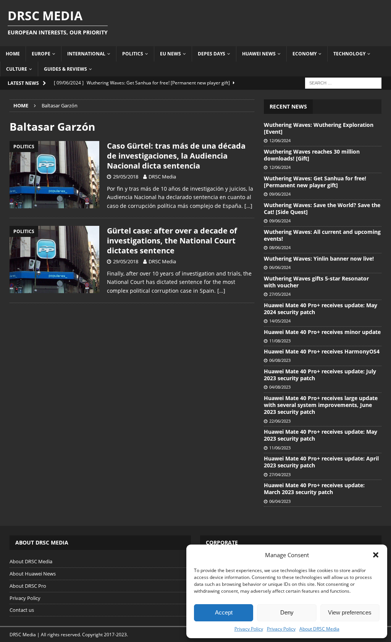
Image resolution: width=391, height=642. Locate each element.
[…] (248, 205)
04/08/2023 (280, 387)
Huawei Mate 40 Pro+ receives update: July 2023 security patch (320, 375)
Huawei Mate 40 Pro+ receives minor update (322, 332)
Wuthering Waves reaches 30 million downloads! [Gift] (312, 155)
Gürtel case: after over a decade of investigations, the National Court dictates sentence (172, 240)
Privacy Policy (248, 629)
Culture (16, 69)
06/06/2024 (280, 267)
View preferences (350, 612)
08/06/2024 (280, 247)
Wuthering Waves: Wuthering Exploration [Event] (318, 128)
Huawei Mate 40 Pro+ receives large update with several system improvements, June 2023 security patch (321, 404)
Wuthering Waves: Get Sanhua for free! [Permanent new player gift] (315, 182)
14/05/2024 (280, 321)
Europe (41, 53)
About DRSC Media (319, 629)
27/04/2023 (280, 474)
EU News (170, 53)
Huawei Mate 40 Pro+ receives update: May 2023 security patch (320, 435)
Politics (132, 53)
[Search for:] (343, 82)
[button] (376, 555)
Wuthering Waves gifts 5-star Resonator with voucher (316, 282)
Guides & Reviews (65, 69)
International (86, 53)
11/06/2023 (280, 448)
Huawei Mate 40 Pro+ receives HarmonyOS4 (322, 351)
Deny (287, 612)
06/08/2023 (280, 360)
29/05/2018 (125, 176)
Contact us (22, 609)
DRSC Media (162, 176)
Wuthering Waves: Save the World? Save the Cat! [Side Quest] (322, 208)
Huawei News (259, 53)
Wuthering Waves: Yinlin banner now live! (319, 258)
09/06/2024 (280, 194)
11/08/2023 (280, 341)
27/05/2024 (280, 294)
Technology (349, 53)
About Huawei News (33, 573)
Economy (304, 53)
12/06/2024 (280, 140)
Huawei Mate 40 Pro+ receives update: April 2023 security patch (321, 462)
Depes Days (211, 53)
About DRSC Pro (28, 585)
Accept (224, 612)
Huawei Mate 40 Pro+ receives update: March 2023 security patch (314, 488)
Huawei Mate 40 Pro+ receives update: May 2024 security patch (320, 309)
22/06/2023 (280, 421)
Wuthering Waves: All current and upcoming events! (322, 235)
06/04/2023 (280, 501)
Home (13, 53)
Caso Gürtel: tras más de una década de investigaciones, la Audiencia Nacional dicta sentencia (176, 156)
